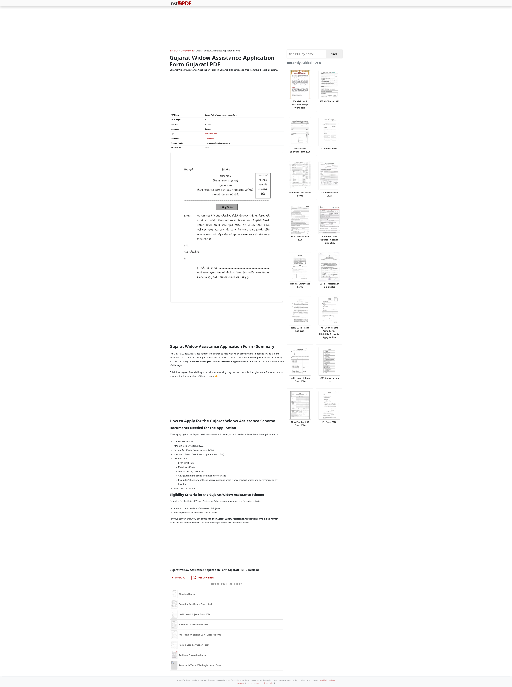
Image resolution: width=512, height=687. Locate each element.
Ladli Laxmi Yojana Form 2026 (300, 380)
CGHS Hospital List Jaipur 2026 (329, 285)
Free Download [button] (203, 577)
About (249, 683)
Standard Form (329, 148)
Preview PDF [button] (179, 577)
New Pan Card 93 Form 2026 (300, 424)
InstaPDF (174, 50)
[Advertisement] (256, 28)
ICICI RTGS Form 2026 (329, 194)
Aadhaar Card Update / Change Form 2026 (329, 239)
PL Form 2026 (329, 422)
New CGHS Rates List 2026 (300, 329)
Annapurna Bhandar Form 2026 (300, 150)
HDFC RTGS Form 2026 (300, 238)
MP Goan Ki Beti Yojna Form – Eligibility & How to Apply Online (329, 332)
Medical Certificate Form (300, 285)
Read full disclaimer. (327, 680)
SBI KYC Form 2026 (329, 101)
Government (187, 50)
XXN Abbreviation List (329, 380)
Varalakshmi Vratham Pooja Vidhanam (300, 104)
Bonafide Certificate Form (300, 194)
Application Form (211, 134)
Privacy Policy (268, 683)
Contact (257, 683)
